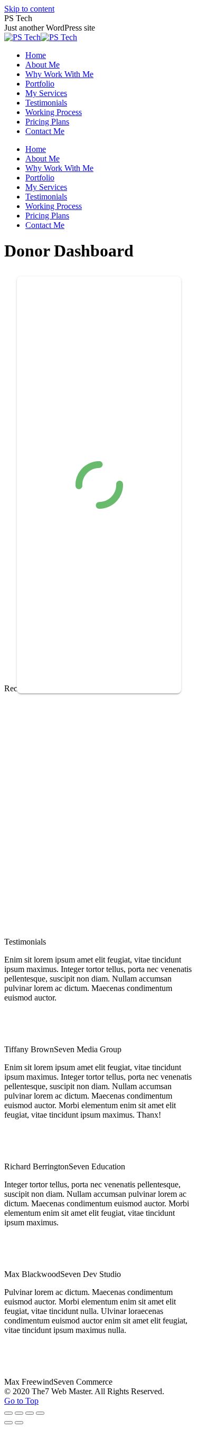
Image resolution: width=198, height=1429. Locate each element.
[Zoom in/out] (40, 1413)
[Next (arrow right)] (19, 1422)
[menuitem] (35, 55)
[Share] (19, 1413)
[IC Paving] (125, 769)
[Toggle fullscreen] (29, 1413)
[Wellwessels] (43, 769)
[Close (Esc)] (8, 1413)
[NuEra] (43, 932)
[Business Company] (125, 932)
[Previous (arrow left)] (8, 1422)
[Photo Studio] (43, 850)
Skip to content (29, 8)
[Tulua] (125, 850)
